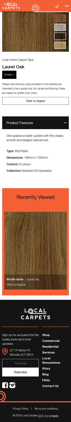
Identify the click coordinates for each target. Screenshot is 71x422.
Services (48, 352)
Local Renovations (51, 360)
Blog (45, 374)
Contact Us (50, 386)
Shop (46, 335)
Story (46, 368)
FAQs (46, 380)
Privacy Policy (20, 408)
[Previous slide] (12, 43)
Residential (50, 346)
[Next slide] (21, 43)
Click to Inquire (35, 101)
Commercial (51, 340)
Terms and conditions (46, 408)
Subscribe (20, 372)
